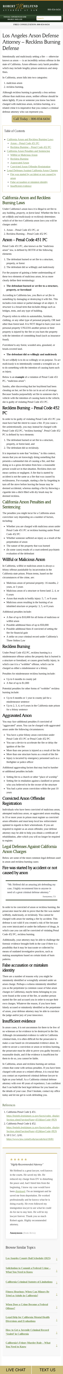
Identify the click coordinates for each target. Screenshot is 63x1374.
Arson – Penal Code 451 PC (24, 143)
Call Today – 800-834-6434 (32, 118)
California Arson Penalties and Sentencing (28, 151)
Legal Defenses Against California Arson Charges (32, 170)
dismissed (20, 1191)
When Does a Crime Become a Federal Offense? (27, 1306)
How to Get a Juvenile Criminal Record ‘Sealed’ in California (27, 1332)
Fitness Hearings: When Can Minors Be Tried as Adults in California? (27, 1293)
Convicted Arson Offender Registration (30, 166)
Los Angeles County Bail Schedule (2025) (28, 1258)
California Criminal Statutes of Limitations (29, 1281)
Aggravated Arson (19, 162)
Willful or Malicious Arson (23, 155)
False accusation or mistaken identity (29, 182)
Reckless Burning (19, 158)
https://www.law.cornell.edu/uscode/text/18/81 (30, 1139)
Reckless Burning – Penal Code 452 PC (30, 147)
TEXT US (47, 1370)
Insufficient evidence (21, 186)
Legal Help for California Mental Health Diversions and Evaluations (28, 1319)
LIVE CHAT (16, 1370)
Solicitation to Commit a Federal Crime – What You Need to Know (28, 1270)
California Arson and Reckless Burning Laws (30, 139)
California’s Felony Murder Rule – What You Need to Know (28, 1344)
